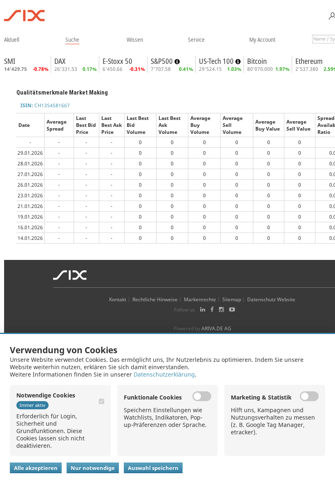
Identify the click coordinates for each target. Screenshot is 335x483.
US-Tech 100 (217, 61)
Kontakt (117, 299)
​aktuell (11, 39)
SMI (9, 61)
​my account (262, 39)
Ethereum (309, 61)
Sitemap (231, 299)
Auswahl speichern (153, 468)
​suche (72, 39)
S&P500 (162, 61)
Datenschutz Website (271, 299)
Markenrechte (200, 299)
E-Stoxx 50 (117, 61)
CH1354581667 (45, 105)
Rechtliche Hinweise (155, 299)
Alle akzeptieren (36, 468)
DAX (59, 61)
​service (196, 39)
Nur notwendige (93, 468)
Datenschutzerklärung (164, 374)
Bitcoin (257, 61)
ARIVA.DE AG (216, 328)
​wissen (135, 39)
